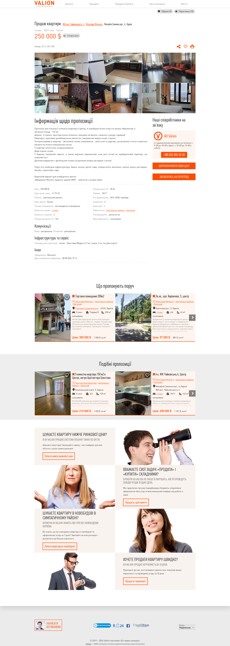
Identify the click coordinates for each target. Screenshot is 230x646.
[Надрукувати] (192, 46)
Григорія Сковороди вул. (87, 308)
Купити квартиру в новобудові (60, 546)
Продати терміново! (135, 581)
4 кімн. (55, 210)
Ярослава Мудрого (94, 24)
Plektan (88, 644)
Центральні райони (115, 210)
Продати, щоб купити (136, 502)
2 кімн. (160, 312)
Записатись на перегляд (174, 177)
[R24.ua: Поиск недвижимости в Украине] (118, 627)
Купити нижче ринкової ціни (59, 456)
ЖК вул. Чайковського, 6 (73, 24)
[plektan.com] (102, 627)
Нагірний (130, 210)
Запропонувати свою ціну (174, 166)
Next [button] (192, 83)
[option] (61, 83)
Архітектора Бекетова (86, 383)
